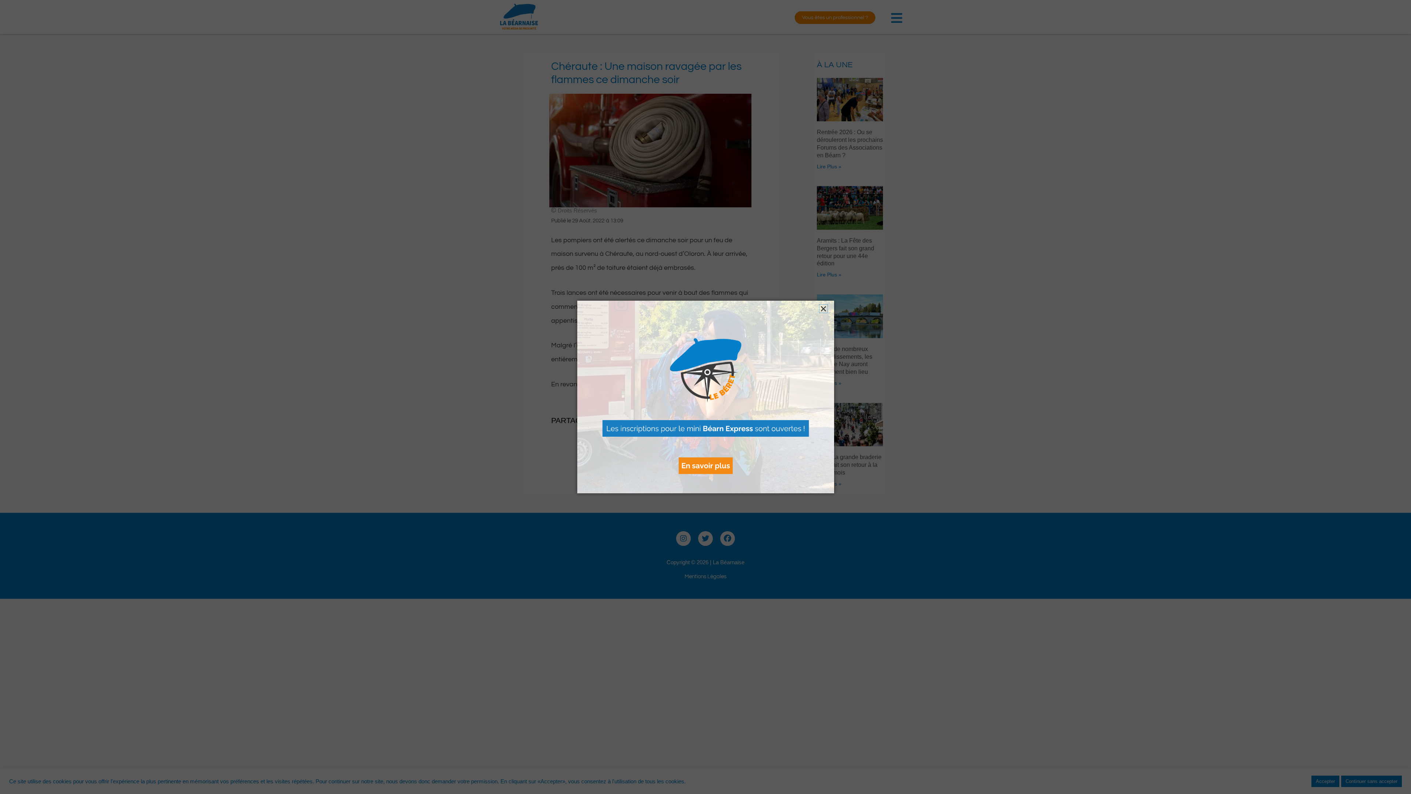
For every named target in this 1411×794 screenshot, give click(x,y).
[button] (823, 308)
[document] (705, 397)
